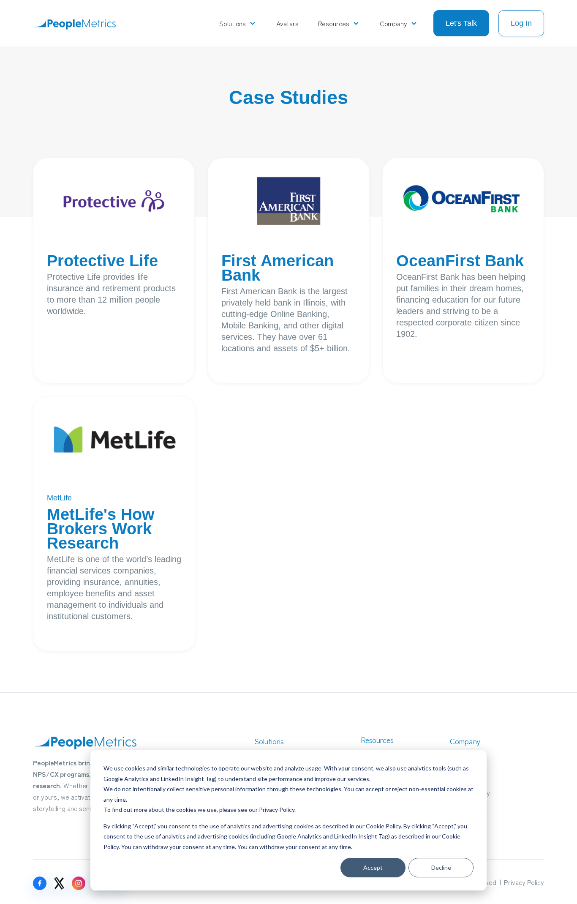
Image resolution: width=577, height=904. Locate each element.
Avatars (287, 23)
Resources (333, 23)
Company (393, 23)
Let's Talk (461, 23)
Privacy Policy (276, 809)
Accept (373, 867)
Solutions (232, 23)
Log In (521, 23)
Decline (441, 867)
